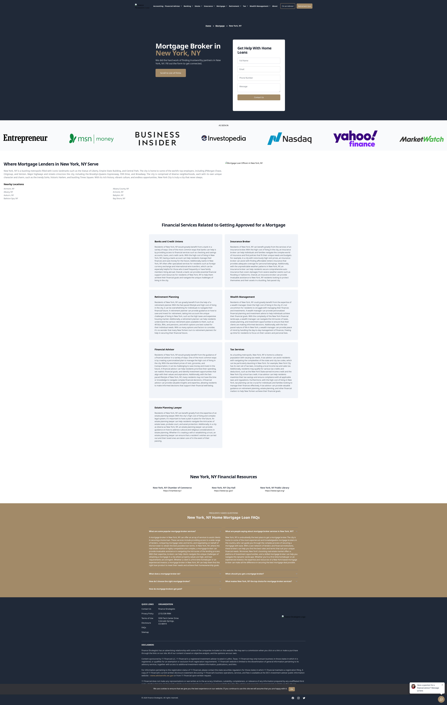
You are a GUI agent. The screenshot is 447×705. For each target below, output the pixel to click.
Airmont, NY (9, 188)
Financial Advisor (172, 6)
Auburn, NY (9, 195)
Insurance (208, 6)
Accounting (158, 6)
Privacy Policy (147, 613)
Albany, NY (8, 192)
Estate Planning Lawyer (168, 407)
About (275, 6)
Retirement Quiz (304, 6)
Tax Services (237, 349)
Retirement (234, 6)
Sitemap (145, 632)
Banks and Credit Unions (169, 241)
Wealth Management (259, 6)
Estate (197, 6)
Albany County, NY (121, 188)
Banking (187, 6)
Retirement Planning (167, 296)
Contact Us (259, 97)
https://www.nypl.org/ (274, 490)
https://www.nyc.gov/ (223, 490)
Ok (291, 689)
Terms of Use (147, 618)
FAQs (144, 627)
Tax (244, 6)
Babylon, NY (118, 195)
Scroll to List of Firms (170, 73)
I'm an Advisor (288, 6)
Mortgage (221, 6)
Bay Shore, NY (119, 198)
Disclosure (146, 623)
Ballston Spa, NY (11, 198)
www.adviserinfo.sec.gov (162, 675)
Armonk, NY (118, 192)
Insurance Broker (240, 241)
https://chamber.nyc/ (172, 490)
